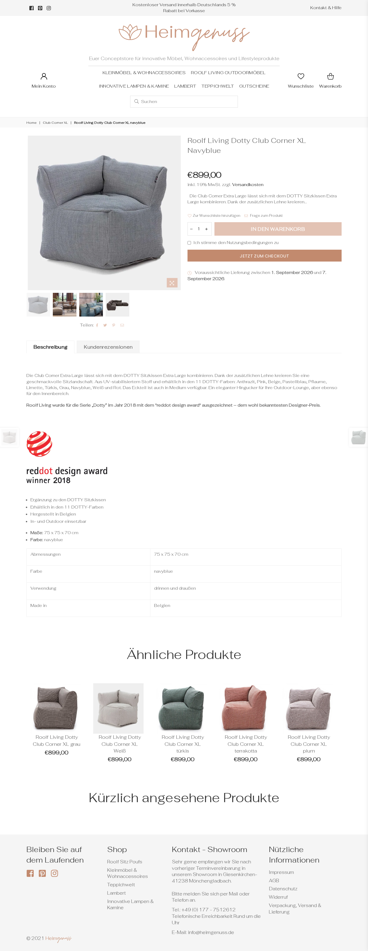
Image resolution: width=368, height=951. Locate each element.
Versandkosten (247, 184)
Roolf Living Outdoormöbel (228, 72)
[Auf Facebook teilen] (97, 325)
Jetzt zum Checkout (264, 256)
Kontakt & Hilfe (326, 8)
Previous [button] (31, 213)
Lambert (185, 86)
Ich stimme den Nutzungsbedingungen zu (236, 242)
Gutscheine (254, 86)
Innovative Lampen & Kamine (134, 86)
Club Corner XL (55, 123)
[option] (103, 213)
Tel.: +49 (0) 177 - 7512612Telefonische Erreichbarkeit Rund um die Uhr (216, 916)
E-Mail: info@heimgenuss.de (203, 932)
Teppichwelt (218, 86)
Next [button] (176, 213)
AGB (274, 881)
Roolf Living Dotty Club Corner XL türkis (183, 744)
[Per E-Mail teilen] (122, 325)
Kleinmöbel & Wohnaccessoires (144, 72)
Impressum (281, 872)
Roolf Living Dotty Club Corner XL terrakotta (246, 744)
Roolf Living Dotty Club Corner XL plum (309, 744)
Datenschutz (283, 889)
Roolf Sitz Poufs (124, 862)
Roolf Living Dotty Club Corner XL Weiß (120, 744)
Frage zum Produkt (266, 215)
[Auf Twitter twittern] (105, 325)
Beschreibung (50, 347)
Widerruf (278, 897)
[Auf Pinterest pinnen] (114, 325)
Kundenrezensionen (108, 347)
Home (31, 123)
